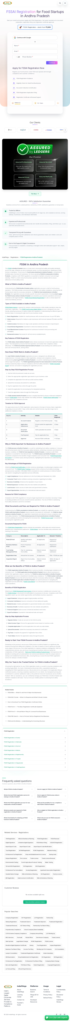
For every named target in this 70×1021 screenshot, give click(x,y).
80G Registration (40, 866)
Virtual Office (29, 937)
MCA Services (10, 937)
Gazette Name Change (12, 874)
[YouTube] (64, 1014)
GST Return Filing (25, 925)
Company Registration (12, 917)
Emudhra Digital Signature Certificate (16, 945)
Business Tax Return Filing (13, 949)
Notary (31, 945)
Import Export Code (11, 846)
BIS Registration (10, 878)
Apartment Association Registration (50, 870)
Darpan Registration (11, 858)
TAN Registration (10, 838)
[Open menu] (65, 3)
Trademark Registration (55, 921)
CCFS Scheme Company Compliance (16, 933)
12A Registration (27, 866)
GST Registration (26, 917)
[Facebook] (56, 1014)
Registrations (14, 257)
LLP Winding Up (50, 933)
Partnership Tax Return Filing (41, 925)
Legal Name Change (22, 941)
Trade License (34, 858)
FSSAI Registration (42, 838)
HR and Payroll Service (24, 969)
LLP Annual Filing (10, 969)
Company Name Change (52, 961)
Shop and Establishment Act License (35, 854)
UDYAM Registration (24, 850)
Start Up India (9, 941)
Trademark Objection (40, 921)
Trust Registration (11, 850)
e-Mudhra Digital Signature (25, 842)
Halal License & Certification (26, 878)
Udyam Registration (55, 945)
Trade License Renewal (48, 858)
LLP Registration (38, 917)
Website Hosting (51, 850)
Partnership (49, 917)
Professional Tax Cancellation (14, 870)
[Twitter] (60, 1014)
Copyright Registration (54, 965)
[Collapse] (64, 731)
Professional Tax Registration (14, 854)
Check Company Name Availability (33, 929)
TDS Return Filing (25, 965)
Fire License (23, 858)
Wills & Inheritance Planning (26, 838)
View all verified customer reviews (35, 902)
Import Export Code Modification (43, 846)
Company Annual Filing (36, 933)
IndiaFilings (5, 257)
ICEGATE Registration (56, 842)
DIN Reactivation (10, 957)
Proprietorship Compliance (13, 929)
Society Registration (31, 870)
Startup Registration (11, 921)
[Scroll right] (65, 130)
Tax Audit (19, 937)
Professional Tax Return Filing (33, 961)
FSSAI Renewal (55, 838)
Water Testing (49, 862)
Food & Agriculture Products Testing (31, 862)
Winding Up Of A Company (44, 949)
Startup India (52, 854)
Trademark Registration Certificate (30, 953)
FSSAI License (49, 941)
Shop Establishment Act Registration (28, 957)
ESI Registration (58, 957)
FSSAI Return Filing (42, 842)
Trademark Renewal (11, 925)
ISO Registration (45, 874)
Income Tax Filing (28, 949)
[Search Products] (60, 3)
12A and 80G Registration (13, 866)
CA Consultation (59, 949)
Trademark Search (25, 921)
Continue (52, 63)
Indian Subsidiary (48, 953)
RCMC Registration (38, 850)
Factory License (57, 874)
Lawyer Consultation (11, 953)
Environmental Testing (12, 862)
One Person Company (42, 937)
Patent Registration (39, 965)
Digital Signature (10, 842)
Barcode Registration (12, 965)
